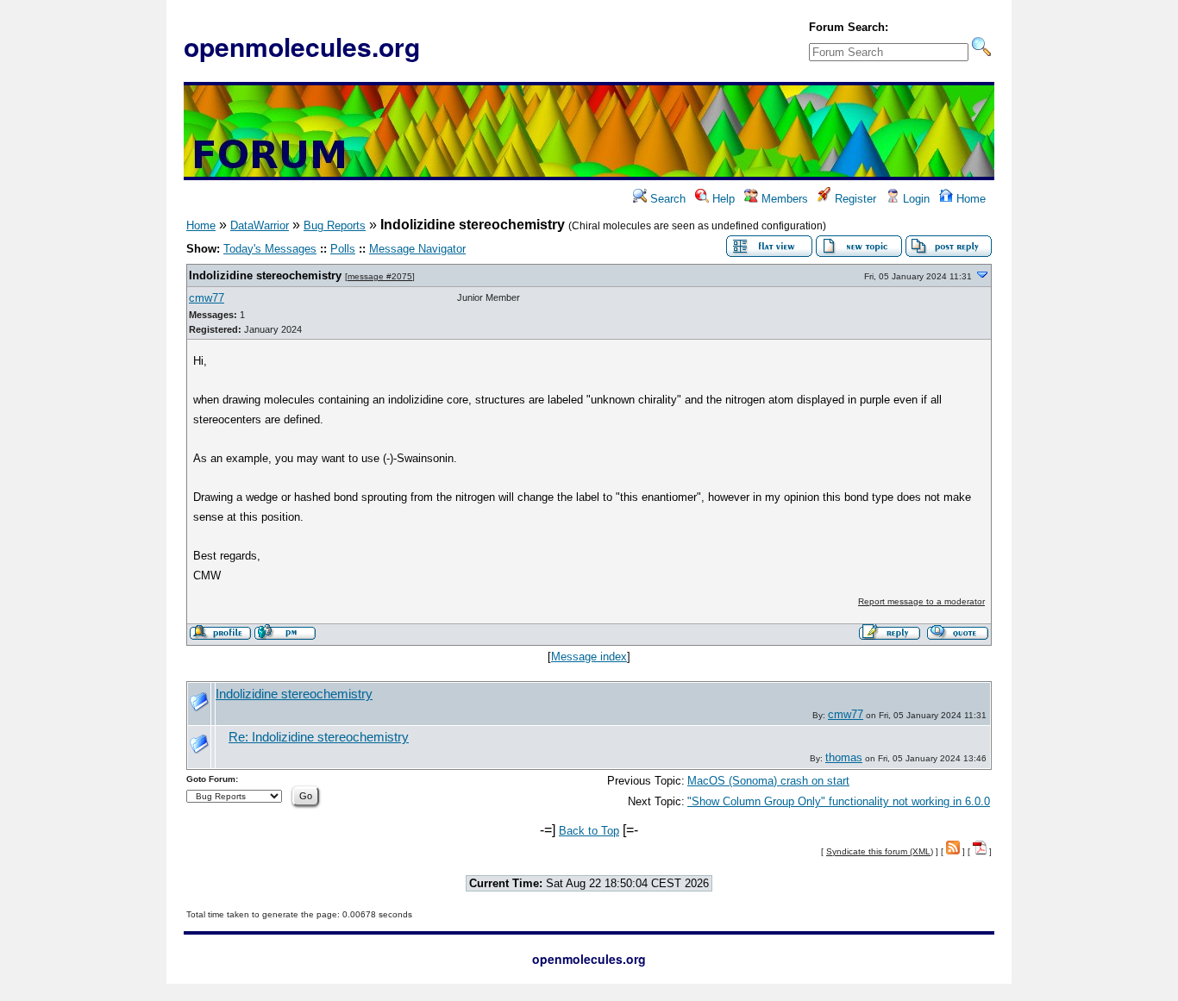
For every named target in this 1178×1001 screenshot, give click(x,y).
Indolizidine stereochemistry (265, 275)
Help (722, 198)
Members (783, 198)
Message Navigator (417, 248)
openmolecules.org (302, 46)
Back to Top (589, 830)
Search (666, 198)
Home (969, 198)
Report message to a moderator (921, 601)
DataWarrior (259, 225)
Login (914, 198)
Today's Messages (269, 248)
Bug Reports (335, 225)
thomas (843, 757)
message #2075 (380, 276)
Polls (342, 248)
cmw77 (206, 297)
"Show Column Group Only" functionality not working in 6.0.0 (838, 801)
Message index (589, 656)
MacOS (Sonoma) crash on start (768, 780)
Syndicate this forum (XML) (879, 851)
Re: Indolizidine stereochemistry (319, 737)
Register (853, 198)
